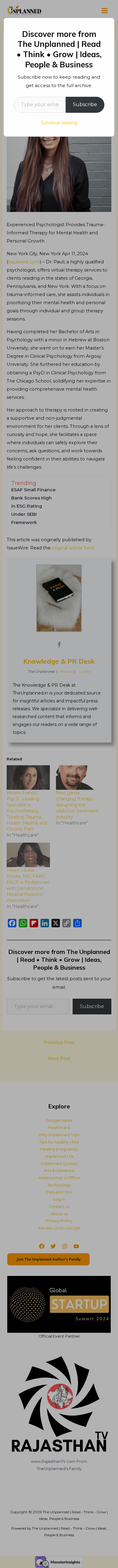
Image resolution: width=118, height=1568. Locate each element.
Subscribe (85, 104)
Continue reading (59, 122)
